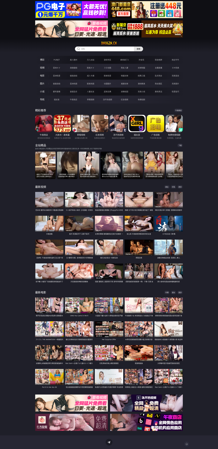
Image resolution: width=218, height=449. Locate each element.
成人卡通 (90, 75)
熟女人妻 (124, 68)
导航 (42, 99)
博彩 (42, 59)
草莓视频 (90, 99)
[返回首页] (186, 444)
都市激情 (56, 91)
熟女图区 (158, 83)
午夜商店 (73, 99)
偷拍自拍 (73, 75)
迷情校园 (124, 91)
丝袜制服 (141, 68)
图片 (42, 83)
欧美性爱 (107, 75)
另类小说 (141, 91)
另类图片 (175, 83)
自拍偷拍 (73, 68)
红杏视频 (124, 99)
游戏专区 (107, 60)
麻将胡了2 (124, 60)
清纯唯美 (141, 83)
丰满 (166, 292)
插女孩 (56, 99)
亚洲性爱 (56, 75)
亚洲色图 (73, 83)
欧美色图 (90, 83)
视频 (42, 67)
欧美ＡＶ (90, 68)
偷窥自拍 (56, 83)
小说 (42, 91)
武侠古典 (107, 91)
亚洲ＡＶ (56, 68)
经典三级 (141, 75)
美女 (166, 187)
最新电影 (40, 292)
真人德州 (73, 60)
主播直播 (158, 68)
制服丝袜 (124, 75)
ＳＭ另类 (175, 68)
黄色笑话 (158, 91)
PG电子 (57, 60)
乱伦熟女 (158, 75)
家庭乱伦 (73, 91)
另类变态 (175, 75)
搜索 (138, 49)
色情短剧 (141, 99)
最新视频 (40, 187)
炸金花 (141, 60)
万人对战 (90, 60)
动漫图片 (107, 83)
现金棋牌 (158, 60)
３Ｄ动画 (107, 68)
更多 (180, 187)
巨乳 (173, 187)
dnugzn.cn (109, 43)
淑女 (173, 292)
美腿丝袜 (124, 83)
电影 (42, 75)
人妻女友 (90, 91)
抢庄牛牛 (175, 60)
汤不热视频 (107, 99)
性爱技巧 (175, 91)
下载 (180, 145)
